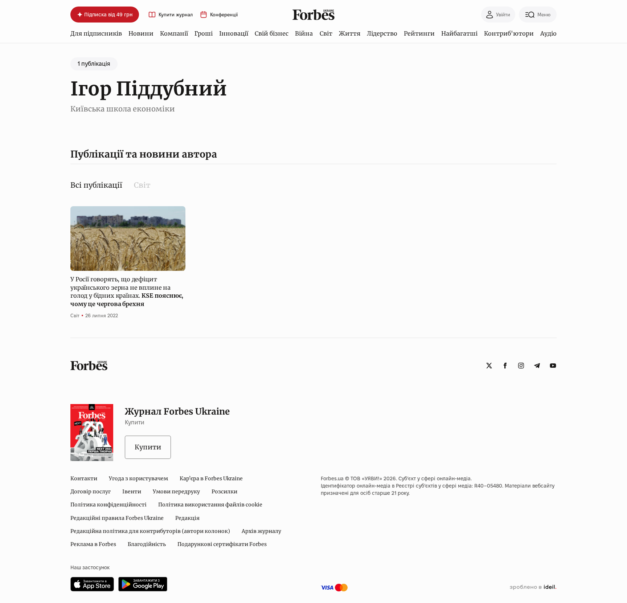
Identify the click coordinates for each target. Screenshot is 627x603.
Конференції (224, 14)
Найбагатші (459, 33)
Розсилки (224, 491)
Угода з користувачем (138, 478)
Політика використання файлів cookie (210, 504)
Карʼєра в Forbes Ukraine (211, 478)
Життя (349, 33)
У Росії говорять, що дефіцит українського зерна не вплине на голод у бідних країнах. (126, 291)
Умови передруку (176, 491)
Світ (326, 33)
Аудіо (548, 33)
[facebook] (505, 366)
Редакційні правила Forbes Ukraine (117, 518)
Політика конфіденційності (108, 504)
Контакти (83, 478)
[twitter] (489, 366)
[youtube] (553, 366)
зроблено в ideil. (533, 587)
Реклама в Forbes (93, 544)
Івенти (131, 491)
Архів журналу (261, 531)
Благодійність (147, 544)
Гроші (203, 33)
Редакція (187, 518)
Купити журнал (176, 14)
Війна (304, 33)
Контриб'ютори (509, 33)
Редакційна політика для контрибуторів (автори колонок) (150, 531)
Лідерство (382, 33)
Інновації (233, 33)
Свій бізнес (271, 33)
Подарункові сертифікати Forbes (222, 544)
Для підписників (96, 33)
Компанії (174, 33)
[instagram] (521, 366)
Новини (140, 33)
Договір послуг (90, 491)
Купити (148, 447)
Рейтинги (419, 33)
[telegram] (537, 366)
